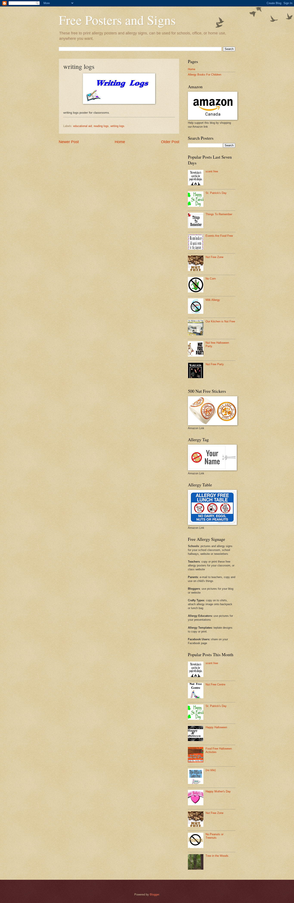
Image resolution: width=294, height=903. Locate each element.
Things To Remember (219, 214)
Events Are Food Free (219, 235)
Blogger (154, 894)
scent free (212, 171)
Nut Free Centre (215, 684)
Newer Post (69, 142)
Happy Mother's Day (218, 791)
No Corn (211, 278)
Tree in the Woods (217, 855)
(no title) (211, 770)
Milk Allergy (213, 300)
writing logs (117, 126)
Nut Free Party (215, 364)
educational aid (82, 126)
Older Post (170, 142)
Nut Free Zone (214, 257)
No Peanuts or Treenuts (214, 836)
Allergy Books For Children (204, 74)
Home (120, 142)
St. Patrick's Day (216, 193)
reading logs (101, 126)
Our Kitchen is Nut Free (220, 321)
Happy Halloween (216, 727)
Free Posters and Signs (117, 19)
